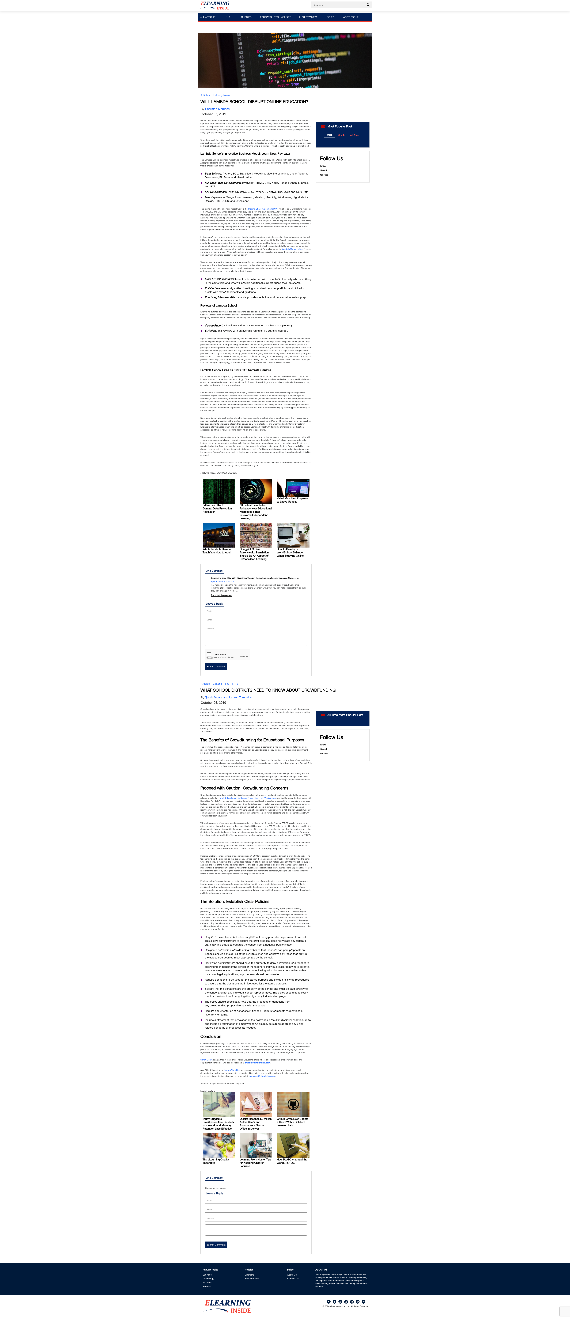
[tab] (329, 135)
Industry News (308, 17)
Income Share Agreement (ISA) (263, 209)
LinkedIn (324, 170)
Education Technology (275, 17)
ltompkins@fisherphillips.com (261, 1076)
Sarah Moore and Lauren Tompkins (228, 697)
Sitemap (207, 1286)
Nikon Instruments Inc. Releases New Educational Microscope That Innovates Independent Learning (256, 512)
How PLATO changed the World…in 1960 (292, 1161)
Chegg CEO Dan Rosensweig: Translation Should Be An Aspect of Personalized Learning (254, 554)
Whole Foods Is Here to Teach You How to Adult (217, 551)
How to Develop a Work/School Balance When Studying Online (290, 552)
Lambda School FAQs (292, 249)
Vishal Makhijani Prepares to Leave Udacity (292, 500)
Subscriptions (252, 1278)
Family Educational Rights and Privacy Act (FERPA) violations (247, 798)
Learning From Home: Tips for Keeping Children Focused (255, 1163)
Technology (208, 1278)
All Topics (207, 1282)
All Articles (208, 17)
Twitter (323, 166)
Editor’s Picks (221, 683)
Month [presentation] (341, 135)
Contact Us (293, 1278)
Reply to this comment (221, 595)
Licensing (249, 1274)
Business (207, 1274)
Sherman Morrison (217, 108)
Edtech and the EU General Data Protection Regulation (217, 508)
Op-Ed (330, 17)
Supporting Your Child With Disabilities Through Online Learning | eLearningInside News (252, 578)
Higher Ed (245, 17)
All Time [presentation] (354, 135)
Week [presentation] (329, 135)
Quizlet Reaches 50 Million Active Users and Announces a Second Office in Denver (256, 1123)
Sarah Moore (206, 1060)
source (287, 325)
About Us (292, 1274)
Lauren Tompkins (232, 1070)
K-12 (227, 17)
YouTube (324, 175)
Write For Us (351, 17)
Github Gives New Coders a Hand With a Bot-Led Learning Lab (292, 1122)
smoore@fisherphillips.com (257, 1063)
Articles (205, 95)
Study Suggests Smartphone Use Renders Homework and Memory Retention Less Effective (218, 1123)
